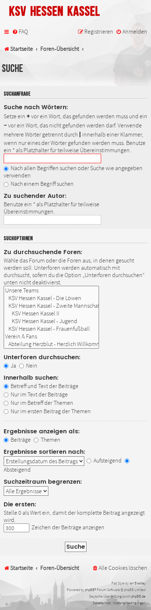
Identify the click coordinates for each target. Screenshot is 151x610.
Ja (13, 365)
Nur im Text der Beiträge (39, 394)
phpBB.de (138, 596)
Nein (31, 365)
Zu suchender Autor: (35, 196)
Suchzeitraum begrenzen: (43, 481)
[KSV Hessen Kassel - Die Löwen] (51, 298)
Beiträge (20, 439)
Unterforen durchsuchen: (42, 357)
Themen (50, 439)
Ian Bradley (137, 583)
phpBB (90, 589)
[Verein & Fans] (51, 336)
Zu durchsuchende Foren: (43, 252)
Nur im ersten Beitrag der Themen (50, 411)
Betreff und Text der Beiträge (44, 386)
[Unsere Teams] (51, 290)
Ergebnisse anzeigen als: (42, 431)
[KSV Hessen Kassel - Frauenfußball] (51, 329)
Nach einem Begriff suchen (42, 183)
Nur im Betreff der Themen (41, 402)
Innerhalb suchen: (31, 377)
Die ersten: (20, 504)
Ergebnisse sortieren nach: (44, 452)
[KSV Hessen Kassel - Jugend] (51, 321)
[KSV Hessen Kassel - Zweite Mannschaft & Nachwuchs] (51, 306)
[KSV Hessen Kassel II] (51, 313)
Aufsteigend (107, 460)
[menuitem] (20, 31)
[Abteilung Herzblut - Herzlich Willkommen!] (51, 344)
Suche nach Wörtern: (36, 107)
